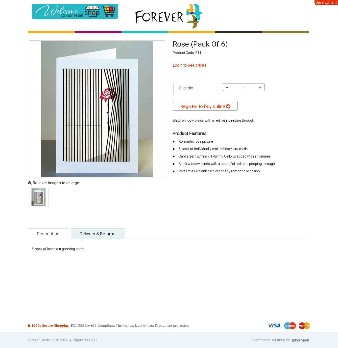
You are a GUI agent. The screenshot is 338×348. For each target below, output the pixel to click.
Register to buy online (203, 106)
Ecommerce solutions (269, 340)
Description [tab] (48, 233)
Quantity (186, 88)
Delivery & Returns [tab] (98, 233)
